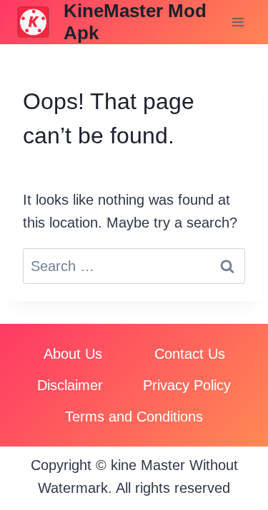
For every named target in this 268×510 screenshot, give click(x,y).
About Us (73, 354)
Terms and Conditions (134, 416)
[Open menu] (237, 22)
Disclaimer (70, 385)
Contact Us (189, 354)
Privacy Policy (187, 385)
